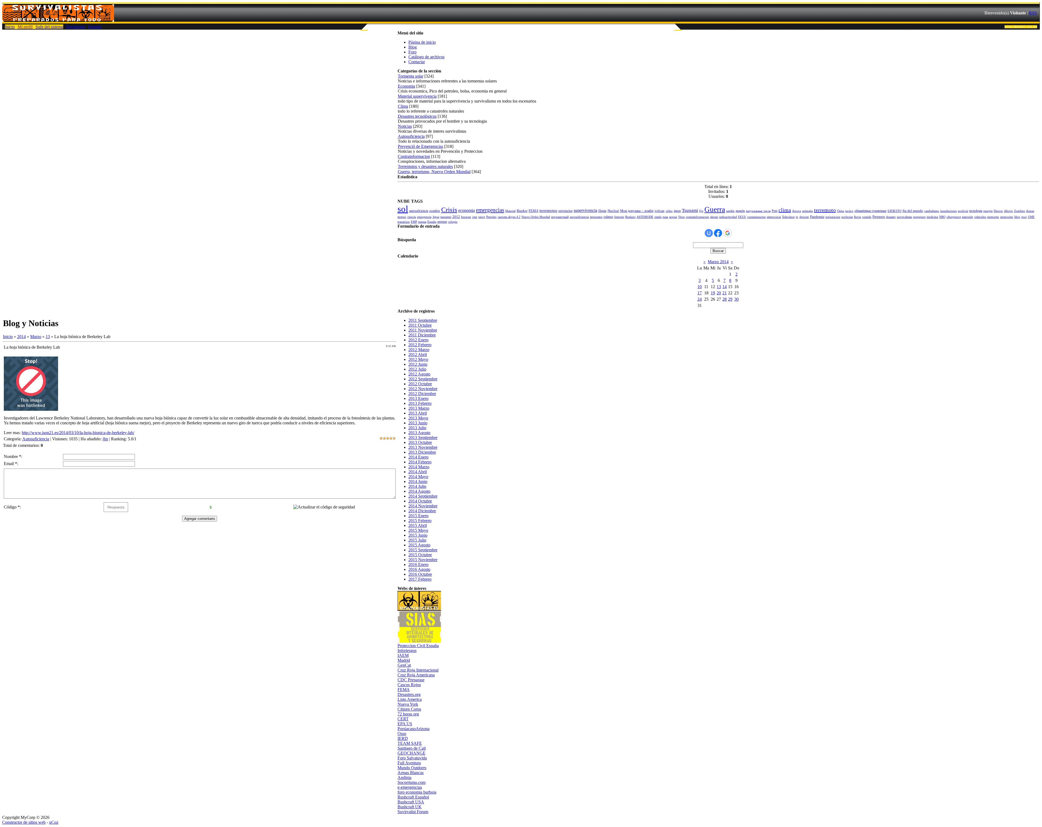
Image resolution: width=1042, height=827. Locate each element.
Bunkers (630, 216)
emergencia (424, 216)
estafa (658, 216)
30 (736, 299)
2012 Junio (417, 364)
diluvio (1008, 210)
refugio (453, 221)
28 (724, 299)
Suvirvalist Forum (413, 811)
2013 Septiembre (422, 437)
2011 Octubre (420, 325)
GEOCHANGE (411, 753)
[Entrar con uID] (709, 233)
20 (719, 293)
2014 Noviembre (422, 506)
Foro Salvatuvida (412, 758)
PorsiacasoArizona (414, 728)
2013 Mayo (418, 418)
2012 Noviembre (422, 388)
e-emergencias (410, 787)
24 (699, 299)
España (431, 221)
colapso (608, 217)
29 (730, 299)
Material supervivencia (417, 96)
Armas (1030, 210)
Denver (998, 210)
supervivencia (585, 210)
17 (699, 293)
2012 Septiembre (422, 379)
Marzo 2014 (718, 261)
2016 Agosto (419, 569)
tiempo (402, 216)
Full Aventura (409, 763)
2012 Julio (417, 369)
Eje (701, 210)
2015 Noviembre (422, 559)
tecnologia (975, 211)
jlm (105, 439)
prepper (442, 222)
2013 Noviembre (422, 447)
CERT (403, 719)
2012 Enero (418, 340)
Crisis (449, 209)
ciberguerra (953, 216)
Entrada (94, 26)
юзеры (422, 221)
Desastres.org (409, 694)
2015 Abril (417, 525)
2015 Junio (417, 535)
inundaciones (948, 210)
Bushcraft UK (410, 806)
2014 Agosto (419, 491)
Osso (402, 733)
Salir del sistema (49, 26)
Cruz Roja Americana (416, 675)
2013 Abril (417, 413)
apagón (740, 211)
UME (1031, 216)
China (840, 210)
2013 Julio (417, 427)
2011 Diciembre (422, 335)
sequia (673, 216)
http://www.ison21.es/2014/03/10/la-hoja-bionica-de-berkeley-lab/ (78, 432)
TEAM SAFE (410, 743)
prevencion (565, 211)
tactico (849, 210)
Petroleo (491, 216)
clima (785, 210)
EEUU (742, 216)
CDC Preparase (411, 679)
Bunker (522, 211)
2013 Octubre (420, 442)
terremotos (548, 210)
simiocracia (774, 216)
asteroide (967, 216)
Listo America (410, 699)
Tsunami (690, 210)
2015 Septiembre (422, 550)
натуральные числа (758, 210)
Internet (619, 216)
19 (713, 293)
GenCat (404, 665)
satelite (730, 210)
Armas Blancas (411, 772)
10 (699, 286)
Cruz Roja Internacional (418, 670)
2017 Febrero (419, 579)
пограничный (560, 216)
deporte (804, 216)
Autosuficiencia (35, 439)
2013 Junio (417, 423)
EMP (414, 221)
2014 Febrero (419, 462)
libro (1017, 216)
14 (724, 286)
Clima (403, 106)
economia (466, 210)
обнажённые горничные (870, 211)
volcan (660, 211)
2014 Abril (417, 471)
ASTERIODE (645, 216)
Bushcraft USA (411, 802)
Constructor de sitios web (24, 822)
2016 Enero (418, 564)
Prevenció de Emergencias (420, 146)
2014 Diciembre (422, 510)
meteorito (993, 216)
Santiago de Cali (412, 748)
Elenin (602, 211)
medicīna (932, 216)
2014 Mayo (418, 476)
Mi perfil (25, 26)
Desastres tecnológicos (417, 116)
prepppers (919, 216)
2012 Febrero (419, 344)
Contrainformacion (414, 156)
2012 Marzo (418, 349)
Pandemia (817, 217)
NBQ (942, 216)
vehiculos (980, 216)
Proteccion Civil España (418, 645)
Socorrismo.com (411, 782)
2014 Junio (417, 481)
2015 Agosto (419, 545)
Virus (681, 216)
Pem (774, 211)
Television (788, 216)
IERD (403, 738)
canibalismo (931, 210)
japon (677, 211)
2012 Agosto (419, 374)
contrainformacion (697, 216)
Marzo (35, 336)
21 (724, 293)
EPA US (405, 723)
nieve (481, 216)
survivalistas (904, 216)
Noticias (405, 126)
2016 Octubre (420, 574)
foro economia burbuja (417, 792)
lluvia (857, 216)
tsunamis (445, 216)
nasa (665, 216)
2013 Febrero (419, 403)
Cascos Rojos (409, 684)
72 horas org (408, 714)
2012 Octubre (420, 383)
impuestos (596, 216)
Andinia (404, 777)
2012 (456, 217)
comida (866, 216)
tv (797, 216)
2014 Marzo (418, 467)
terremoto (825, 210)
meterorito (1006, 216)
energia (988, 210)
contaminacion (756, 216)
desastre (891, 216)
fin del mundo (913, 211)
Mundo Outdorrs (412, 767)
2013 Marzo (418, 408)
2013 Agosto (419, 432)
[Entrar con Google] (727, 233)
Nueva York (408, 704)
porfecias (847, 216)
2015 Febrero (419, 520)
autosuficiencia (418, 211)
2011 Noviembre (422, 330)
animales (807, 210)
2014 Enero (418, 457)
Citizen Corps (409, 709)
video (669, 210)
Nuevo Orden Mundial (536, 216)
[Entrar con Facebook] (718, 233)
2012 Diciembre (422, 393)
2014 (21, 336)
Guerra (714, 209)
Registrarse (75, 26)
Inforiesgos (407, 650)
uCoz (53, 822)
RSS (1033, 13)
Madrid (404, 660)
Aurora (796, 210)
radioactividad (728, 216)
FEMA (533, 211)
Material (510, 210)
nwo (1024, 216)
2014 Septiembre (422, 496)
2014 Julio (417, 486)
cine (474, 216)
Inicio (10, 26)
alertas (714, 216)
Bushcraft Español (413, 797)
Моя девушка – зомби (636, 211)
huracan (466, 216)
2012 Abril (417, 354)
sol (403, 209)
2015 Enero (418, 515)
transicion (404, 221)
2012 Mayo (418, 359)
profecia (963, 210)
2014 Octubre (420, 501)
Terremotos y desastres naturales (425, 166)
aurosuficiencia (579, 216)
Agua (436, 216)
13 (48, 336)
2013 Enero (418, 398)
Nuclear (613, 211)
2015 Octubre (420, 554)
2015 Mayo (418, 530)
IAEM (403, 655)
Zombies (1019, 210)
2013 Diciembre (422, 452)
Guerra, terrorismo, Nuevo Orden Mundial (434, 171)
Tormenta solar (410, 76)
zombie (434, 211)
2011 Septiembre (422, 320)
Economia (406, 86)
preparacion (832, 216)
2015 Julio (417, 540)
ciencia (411, 216)
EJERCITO (894, 210)
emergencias (490, 210)
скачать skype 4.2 (509, 216)
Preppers (878, 217)
